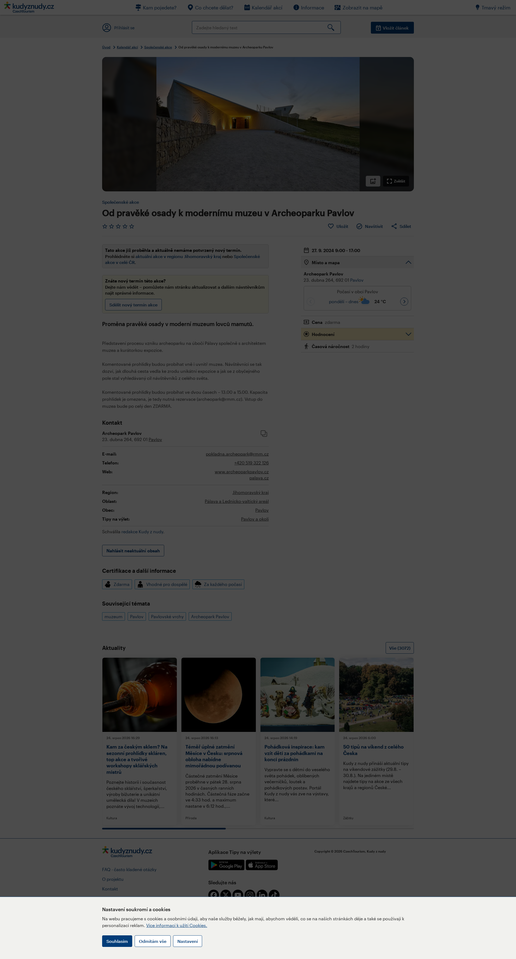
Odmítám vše (152, 941)
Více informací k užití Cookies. (176, 925)
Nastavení (187, 941)
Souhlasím (117, 941)
